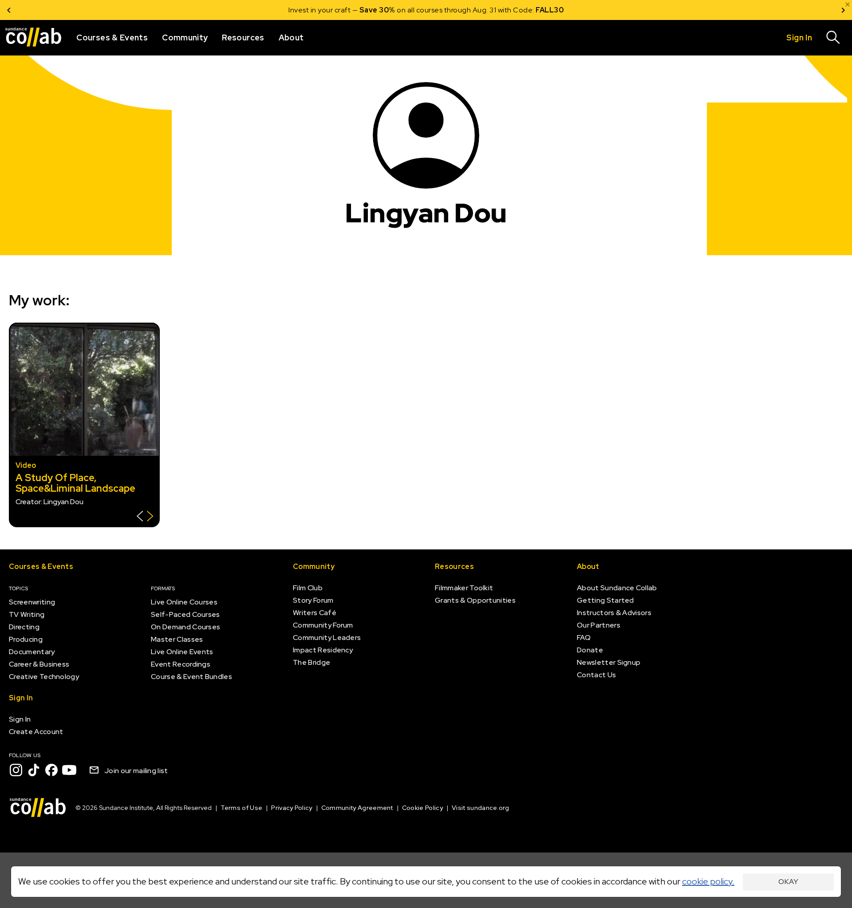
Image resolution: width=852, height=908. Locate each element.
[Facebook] (51, 770)
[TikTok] (34, 770)
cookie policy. (708, 881)
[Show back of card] (145, 517)
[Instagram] (16, 770)
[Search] (833, 37)
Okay (788, 881)
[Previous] (9, 10)
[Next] (843, 10)
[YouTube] (69, 770)
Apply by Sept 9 (532, 10)
